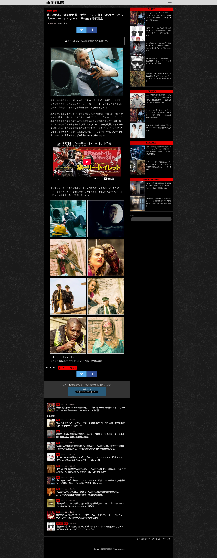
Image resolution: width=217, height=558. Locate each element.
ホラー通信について (143, 539)
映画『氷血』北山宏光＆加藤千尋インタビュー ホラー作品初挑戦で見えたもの (158, 127)
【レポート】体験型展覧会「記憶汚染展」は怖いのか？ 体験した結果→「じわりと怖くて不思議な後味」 (158, 185)
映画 (55, 11)
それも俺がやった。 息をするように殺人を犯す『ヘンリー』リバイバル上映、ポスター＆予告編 (158, 60)
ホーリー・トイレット (67, 368)
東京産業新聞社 (107, 549)
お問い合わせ (155, 539)
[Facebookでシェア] (92, 30)
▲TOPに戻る (166, 539)
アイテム (60, 523)
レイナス (63, 23)
